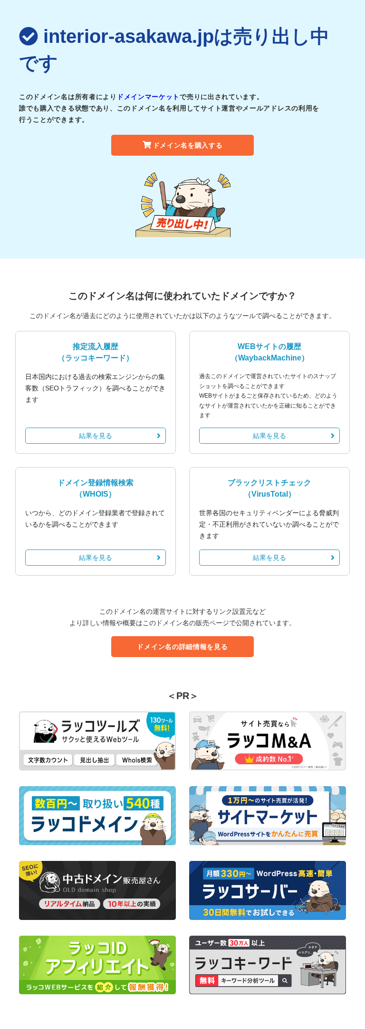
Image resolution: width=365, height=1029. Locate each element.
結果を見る (95, 436)
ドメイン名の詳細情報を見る (182, 646)
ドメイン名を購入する (188, 145)
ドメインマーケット (148, 96)
